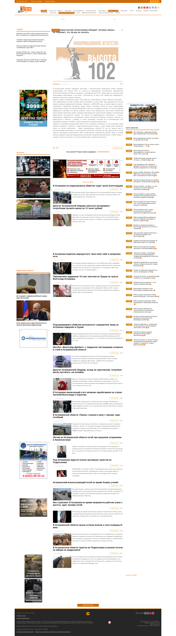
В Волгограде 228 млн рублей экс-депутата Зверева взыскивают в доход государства (145, 219)
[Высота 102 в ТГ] (150, 8)
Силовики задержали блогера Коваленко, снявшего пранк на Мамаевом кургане (30, 40)
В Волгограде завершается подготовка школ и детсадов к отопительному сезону (144, 310)
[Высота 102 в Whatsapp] (156, 8)
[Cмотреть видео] (156, 175)
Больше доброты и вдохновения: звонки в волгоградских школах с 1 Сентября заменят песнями (145, 195)
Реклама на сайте (21, 615)
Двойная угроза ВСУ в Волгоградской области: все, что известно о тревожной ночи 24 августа (32, 34)
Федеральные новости (25, 270)
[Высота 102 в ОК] (142, 8)
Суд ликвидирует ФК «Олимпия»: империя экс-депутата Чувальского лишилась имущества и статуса (145, 166)
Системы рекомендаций (22, 618)
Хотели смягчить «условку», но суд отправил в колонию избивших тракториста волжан (145, 188)
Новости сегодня (36, 1)
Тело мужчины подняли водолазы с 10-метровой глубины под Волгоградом (145, 234)
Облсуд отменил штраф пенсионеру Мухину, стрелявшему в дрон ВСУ (31, 46)
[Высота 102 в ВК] (139, 8)
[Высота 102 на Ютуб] (145, 8)
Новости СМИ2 (88, 182)
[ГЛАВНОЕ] (88, 57)
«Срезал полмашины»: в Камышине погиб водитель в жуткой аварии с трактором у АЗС (145, 326)
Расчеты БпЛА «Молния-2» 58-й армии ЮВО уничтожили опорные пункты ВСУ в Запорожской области (146, 174)
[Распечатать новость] (122, 30)
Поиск (154, 1)
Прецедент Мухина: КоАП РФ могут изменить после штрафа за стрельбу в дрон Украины (31, 60)
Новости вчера (50, 1)
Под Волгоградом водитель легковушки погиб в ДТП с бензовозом (143, 333)
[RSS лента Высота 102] (153, 613)
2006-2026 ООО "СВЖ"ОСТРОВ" (25, 613)
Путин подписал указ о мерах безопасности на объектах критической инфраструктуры (144, 211)
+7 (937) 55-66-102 (102, 152)
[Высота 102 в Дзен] (147, 8)
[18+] (158, 8)
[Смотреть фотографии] (156, 133)
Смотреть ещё (88, 605)
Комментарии (117, 148)
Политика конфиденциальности (25, 631)
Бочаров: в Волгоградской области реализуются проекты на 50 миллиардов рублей (145, 318)
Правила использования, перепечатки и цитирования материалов (52, 631)
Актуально (20, 152)
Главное (19, 29)
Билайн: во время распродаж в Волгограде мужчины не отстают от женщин (146, 227)
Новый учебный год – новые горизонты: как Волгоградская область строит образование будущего (31, 53)
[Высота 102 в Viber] (153, 8)
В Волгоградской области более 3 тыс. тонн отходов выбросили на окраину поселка (145, 203)
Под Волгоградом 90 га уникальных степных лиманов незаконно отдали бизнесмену (146, 264)
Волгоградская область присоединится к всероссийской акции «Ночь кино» (144, 152)
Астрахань (56, 84)
